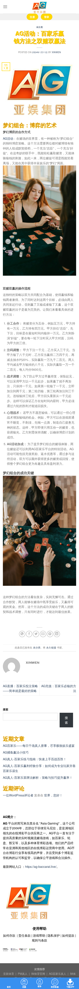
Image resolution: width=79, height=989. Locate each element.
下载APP (70, 987)
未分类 (39, 26)
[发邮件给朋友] (43, 634)
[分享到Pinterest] (50, 634)
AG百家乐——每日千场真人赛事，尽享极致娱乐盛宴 (39, 745)
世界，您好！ (53, 795)
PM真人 (23, 973)
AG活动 (8, 138)
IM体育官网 (38, 973)
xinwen (56, 52)
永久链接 (51, 647)
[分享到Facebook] (29, 634)
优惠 (24, 987)
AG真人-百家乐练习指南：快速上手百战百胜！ (34, 759)
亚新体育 (9, 973)
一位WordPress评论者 (18, 795)
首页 (9, 987)
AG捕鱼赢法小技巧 (16, 752)
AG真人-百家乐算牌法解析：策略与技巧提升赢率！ (37, 777)
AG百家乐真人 (58, 973)
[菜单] (5, 6)
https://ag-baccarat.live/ (40, 866)
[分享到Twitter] (36, 634)
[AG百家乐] (39, 6)
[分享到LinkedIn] (57, 634)
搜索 (5, 709)
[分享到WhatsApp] (22, 634)
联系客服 (55, 987)
